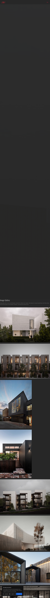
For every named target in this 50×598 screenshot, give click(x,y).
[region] (12, 591)
